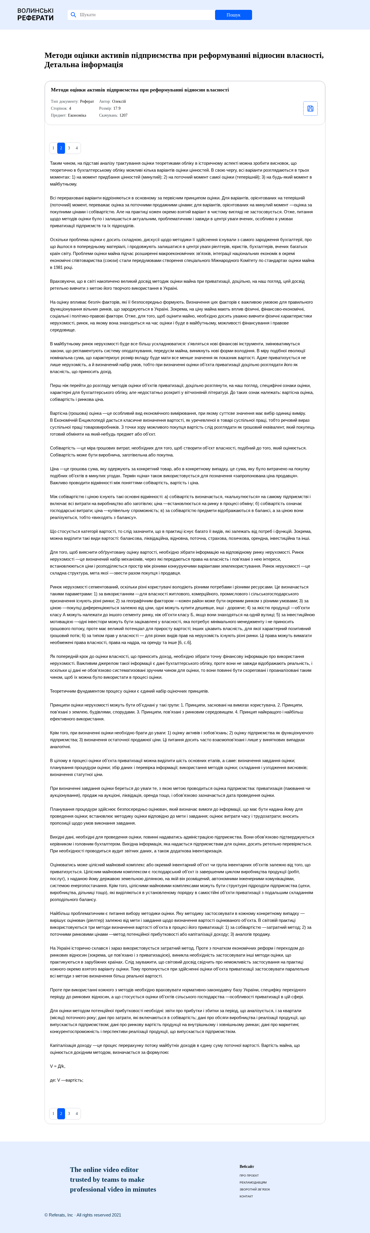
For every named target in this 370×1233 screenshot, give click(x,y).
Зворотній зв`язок (255, 1189)
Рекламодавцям (253, 1182)
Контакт (246, 1196)
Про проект (249, 1175)
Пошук (233, 14)
